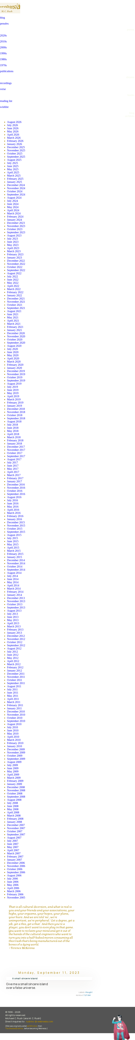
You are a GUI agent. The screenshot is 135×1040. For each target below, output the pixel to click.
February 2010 (15, 743)
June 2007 (12, 843)
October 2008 (14, 793)
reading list (6, 100)
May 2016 (12, 506)
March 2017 (14, 475)
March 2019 (14, 399)
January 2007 (14, 859)
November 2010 (16, 714)
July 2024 (12, 200)
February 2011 (15, 705)
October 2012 (14, 642)
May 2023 (12, 244)
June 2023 (12, 241)
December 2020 (16, 333)
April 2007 (13, 850)
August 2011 (14, 686)
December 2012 (16, 635)
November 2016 (16, 487)
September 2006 (16, 872)
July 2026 (12, 125)
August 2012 (14, 648)
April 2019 (13, 396)
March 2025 (14, 175)
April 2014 (13, 585)
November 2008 (16, 790)
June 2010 (12, 730)
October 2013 (14, 604)
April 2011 (13, 698)
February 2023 (15, 254)
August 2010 (14, 724)
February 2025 (15, 178)
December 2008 (16, 787)
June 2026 (12, 128)
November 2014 (16, 563)
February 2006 (15, 894)
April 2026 (13, 134)
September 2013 (16, 607)
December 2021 (16, 298)
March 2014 (14, 588)
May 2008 (12, 809)
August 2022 (14, 273)
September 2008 (16, 796)
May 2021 (12, 317)
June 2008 (12, 806)
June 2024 (12, 203)
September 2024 (16, 194)
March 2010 (14, 739)
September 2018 (16, 418)
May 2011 (12, 695)
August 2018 (14, 421)
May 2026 (12, 131)
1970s (3, 65)
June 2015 (12, 541)
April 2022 (13, 285)
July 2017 (12, 462)
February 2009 (15, 780)
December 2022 (16, 260)
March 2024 (14, 213)
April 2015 (13, 547)
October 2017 (14, 453)
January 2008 (14, 821)
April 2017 (13, 471)
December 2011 (16, 673)
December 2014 (16, 560)
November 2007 (16, 828)
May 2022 (12, 282)
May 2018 (12, 430)
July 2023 (12, 238)
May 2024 (12, 207)
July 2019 (12, 386)
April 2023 (13, 248)
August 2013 (14, 610)
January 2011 (14, 708)
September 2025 (16, 156)
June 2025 (12, 166)
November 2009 (16, 752)
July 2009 (12, 765)
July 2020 (12, 348)
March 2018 (14, 437)
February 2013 (15, 629)
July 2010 (12, 727)
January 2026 (14, 144)
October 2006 (14, 869)
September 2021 (16, 308)
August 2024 (14, 197)
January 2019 (14, 405)
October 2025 (14, 153)
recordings (6, 83)
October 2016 (14, 490)
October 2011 (14, 680)
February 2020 (15, 364)
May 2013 (12, 620)
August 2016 (14, 497)
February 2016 (15, 516)
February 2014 (15, 591)
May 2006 (12, 884)
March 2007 (14, 853)
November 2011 (16, 676)
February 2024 (15, 216)
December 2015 (16, 522)
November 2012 (16, 639)
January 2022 (14, 295)
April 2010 (13, 736)
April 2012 (13, 661)
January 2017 (14, 481)
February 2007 (15, 856)
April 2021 (13, 320)
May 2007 (12, 847)
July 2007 (12, 840)
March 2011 (13, 702)
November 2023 (16, 226)
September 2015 (16, 531)
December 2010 (16, 711)
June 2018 (12, 427)
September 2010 (16, 720)
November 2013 (16, 601)
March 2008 (14, 815)
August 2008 (14, 799)
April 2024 (13, 210)
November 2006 (16, 866)
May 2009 (12, 771)
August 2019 (14, 383)
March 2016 (14, 512)
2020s (3, 35)
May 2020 (12, 355)
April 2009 (13, 774)
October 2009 (14, 755)
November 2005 (16, 897)
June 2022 (12, 279)
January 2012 (14, 670)
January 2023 (14, 257)
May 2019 (12, 393)
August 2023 (14, 235)
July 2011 (12, 689)
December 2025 (16, 147)
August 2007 (14, 837)
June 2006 (12, 881)
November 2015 (16, 525)
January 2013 (14, 632)
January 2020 (14, 367)
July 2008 (12, 802)
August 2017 (14, 459)
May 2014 (12, 582)
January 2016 (14, 519)
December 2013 (16, 598)
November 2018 (16, 412)
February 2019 (15, 402)
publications (6, 71)
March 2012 (14, 664)
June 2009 (12, 768)
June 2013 (12, 616)
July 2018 (12, 424)
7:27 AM (87, 995)
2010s (3, 41)
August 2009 (14, 761)
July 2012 (12, 651)
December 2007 (16, 825)
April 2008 (13, 812)
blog (2, 17)
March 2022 (14, 289)
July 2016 (12, 500)
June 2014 (12, 579)
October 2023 (14, 229)
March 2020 (14, 361)
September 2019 (16, 380)
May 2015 (12, 544)
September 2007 (16, 834)
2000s (3, 47)
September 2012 (16, 645)
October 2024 (14, 191)
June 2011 (12, 692)
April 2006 (13, 888)
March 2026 (14, 137)
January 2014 (14, 594)
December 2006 (16, 862)
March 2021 (14, 323)
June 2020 (12, 352)
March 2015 (14, 550)
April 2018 (13, 434)
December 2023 (16, 222)
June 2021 (12, 314)
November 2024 (16, 188)
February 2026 (15, 140)
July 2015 (12, 538)
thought (88, 992)
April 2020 (13, 358)
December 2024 (16, 185)
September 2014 (16, 569)
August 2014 (14, 572)
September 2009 (16, 758)
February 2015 (15, 553)
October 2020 (14, 339)
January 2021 (14, 330)
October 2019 (14, 377)
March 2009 (14, 777)
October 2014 (14, 566)
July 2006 (12, 878)
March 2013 (14, 626)
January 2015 (14, 557)
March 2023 (14, 251)
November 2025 (16, 150)
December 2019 (16, 371)
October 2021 (14, 304)
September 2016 (16, 494)
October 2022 (14, 267)
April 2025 (13, 172)
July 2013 (12, 613)
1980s (3, 59)
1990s (3, 53)
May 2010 (12, 733)
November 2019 (16, 374)
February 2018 (15, 440)
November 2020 (16, 336)
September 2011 (16, 683)
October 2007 (14, 831)
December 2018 (16, 408)
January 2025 (14, 181)
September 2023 (16, 232)
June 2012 (12, 654)
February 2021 (15, 326)
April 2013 (13, 623)
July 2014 (12, 575)
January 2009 (14, 784)
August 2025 (14, 159)
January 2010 (14, 746)
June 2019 (12, 389)
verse (3, 89)
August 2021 (14, 311)
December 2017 (16, 446)
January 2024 (14, 219)
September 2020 (16, 342)
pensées (4, 23)
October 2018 (14, 415)
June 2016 (12, 503)
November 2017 (16, 449)
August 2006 (14, 875)
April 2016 (13, 509)
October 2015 (14, 528)
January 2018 (14, 443)
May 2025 (12, 169)
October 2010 (14, 717)
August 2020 (14, 345)
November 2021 (16, 301)
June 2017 (12, 465)
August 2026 (14, 121)
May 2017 (12, 468)
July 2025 (12, 162)
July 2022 (12, 276)
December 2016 (16, 484)
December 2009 (16, 749)
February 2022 (15, 292)
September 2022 (16, 270)
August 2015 (14, 534)
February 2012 (15, 667)
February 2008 (15, 818)
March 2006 (14, 891)
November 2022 (16, 263)
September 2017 (16, 456)
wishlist (4, 106)
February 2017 (15, 478)
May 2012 (12, 657)
